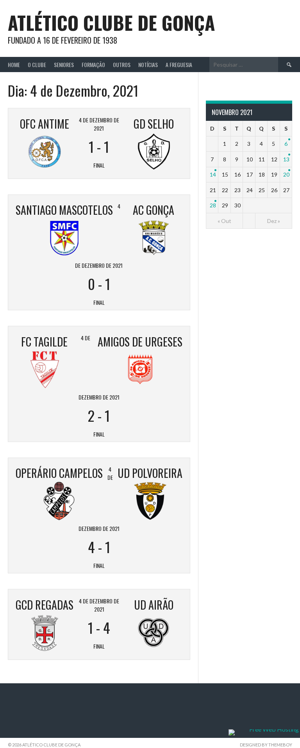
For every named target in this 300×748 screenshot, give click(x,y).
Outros (121, 64)
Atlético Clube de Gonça (111, 22)
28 (213, 205)
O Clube (37, 64)
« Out (224, 221)
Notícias (148, 64)
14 (213, 174)
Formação (93, 64)
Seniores (64, 64)
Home (14, 64)
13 (286, 159)
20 (286, 174)
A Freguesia (179, 64)
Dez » (273, 221)
